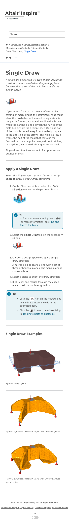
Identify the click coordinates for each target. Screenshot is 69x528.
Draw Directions (14, 51)
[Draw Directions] (7, 58)
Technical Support (43, 507)
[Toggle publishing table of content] (16, 58)
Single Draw (30, 51)
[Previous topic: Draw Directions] (7, 58)
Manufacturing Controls (18, 48)
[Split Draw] (10, 58)
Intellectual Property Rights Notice (17, 507)
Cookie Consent (60, 507)
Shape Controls (40, 48)
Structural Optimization (35, 44)
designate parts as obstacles (38, 314)
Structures (16, 44)
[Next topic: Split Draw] (10, 58)
